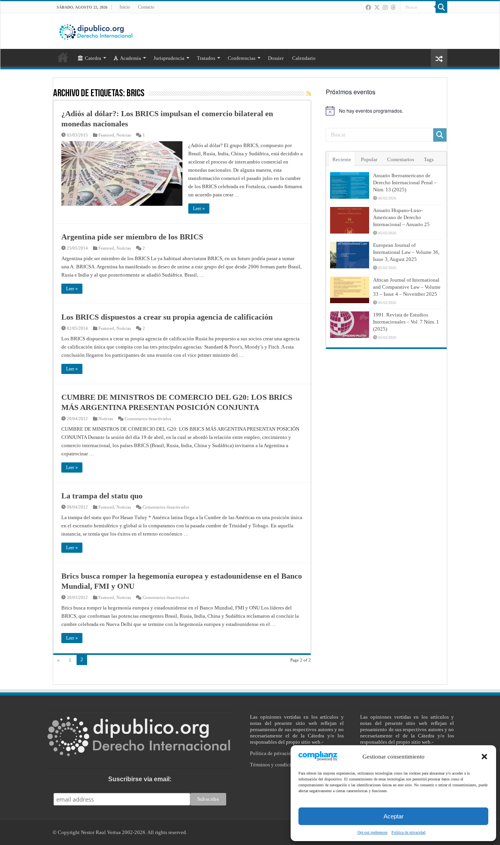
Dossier (276, 58)
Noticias (123, 135)
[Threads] (393, 7)
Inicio (125, 7)
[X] (376, 7)
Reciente (341, 159)
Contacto (146, 7)
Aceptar (394, 816)
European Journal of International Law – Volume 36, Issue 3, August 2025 (406, 252)
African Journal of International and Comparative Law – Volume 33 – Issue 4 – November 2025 (407, 287)
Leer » (199, 208)
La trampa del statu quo (102, 495)
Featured (106, 135)
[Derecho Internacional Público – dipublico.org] (96, 30)
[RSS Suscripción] (308, 94)
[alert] (386, 110)
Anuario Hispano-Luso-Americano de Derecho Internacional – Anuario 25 (401, 217)
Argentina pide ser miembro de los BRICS (132, 236)
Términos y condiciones (275, 765)
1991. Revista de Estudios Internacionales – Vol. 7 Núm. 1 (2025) (406, 322)
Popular (369, 159)
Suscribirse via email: (139, 779)
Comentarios (400, 159)
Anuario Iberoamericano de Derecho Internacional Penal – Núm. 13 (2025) (405, 182)
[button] (484, 756)
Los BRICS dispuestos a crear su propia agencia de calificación (167, 317)
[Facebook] (368, 7)
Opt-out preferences (372, 832)
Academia (130, 58)
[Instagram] (385, 7)
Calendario (304, 58)
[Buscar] (441, 7)
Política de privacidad (408, 832)
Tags (429, 159)
